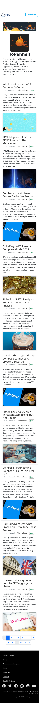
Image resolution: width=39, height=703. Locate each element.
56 (21, 642)
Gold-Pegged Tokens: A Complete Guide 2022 (17, 247)
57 (26, 642)
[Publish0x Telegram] (16, 686)
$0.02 (31, 421)
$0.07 (31, 309)
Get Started (31, 14)
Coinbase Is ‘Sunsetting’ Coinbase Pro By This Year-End (19, 471)
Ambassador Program (11, 664)
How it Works (8, 655)
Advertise (6, 672)
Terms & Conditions (29, 691)
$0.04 (31, 199)
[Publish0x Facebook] (4, 686)
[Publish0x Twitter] (10, 686)
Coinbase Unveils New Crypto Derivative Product (18, 194)
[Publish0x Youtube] (34, 686)
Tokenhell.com (23, 90)
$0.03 (32, 90)
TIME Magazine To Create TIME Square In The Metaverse (18, 140)
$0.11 (32, 252)
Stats (5, 668)
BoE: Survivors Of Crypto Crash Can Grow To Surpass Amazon (19, 527)
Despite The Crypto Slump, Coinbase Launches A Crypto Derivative (19, 358)
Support (6, 677)
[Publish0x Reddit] (22, 686)
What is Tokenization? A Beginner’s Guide (17, 85)
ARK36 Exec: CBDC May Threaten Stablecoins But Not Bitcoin (18, 415)
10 (12, 642)
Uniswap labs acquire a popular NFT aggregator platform (17, 583)
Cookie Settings (9, 681)
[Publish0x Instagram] (28, 686)
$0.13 (31, 477)
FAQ (4, 659)
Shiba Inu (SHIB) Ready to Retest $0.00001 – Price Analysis (18, 302)
